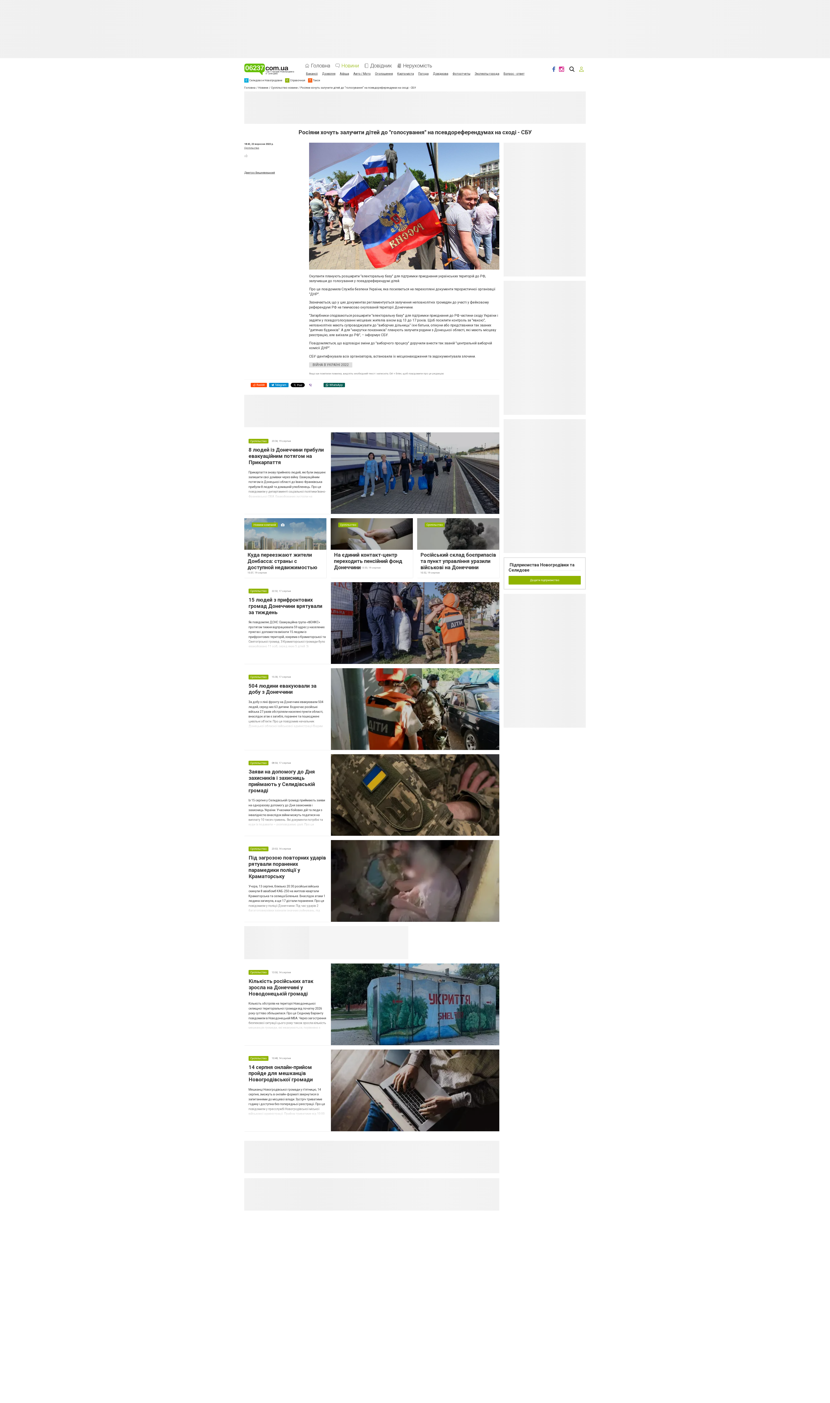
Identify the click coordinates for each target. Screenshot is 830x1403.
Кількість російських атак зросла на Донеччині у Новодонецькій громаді (281, 987)
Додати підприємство (544, 580)
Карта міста (405, 73)
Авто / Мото (362, 73)
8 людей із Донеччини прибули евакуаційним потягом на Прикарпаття (286, 456)
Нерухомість (417, 66)
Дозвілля (328, 73)
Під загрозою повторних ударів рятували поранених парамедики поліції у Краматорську (287, 867)
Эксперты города (487, 73)
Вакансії (312, 73)
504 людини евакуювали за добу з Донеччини (282, 689)
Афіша (344, 73)
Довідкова (440, 73)
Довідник (381, 66)
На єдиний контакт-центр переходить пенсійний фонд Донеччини (368, 561)
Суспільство (251, 148)
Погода (423, 73)
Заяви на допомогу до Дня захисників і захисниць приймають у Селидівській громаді (282, 781)
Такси (402, 931)
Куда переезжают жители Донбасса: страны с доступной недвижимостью (282, 561)
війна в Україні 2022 (331, 365)
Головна (320, 66)
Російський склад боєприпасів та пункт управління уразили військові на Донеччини (458, 561)
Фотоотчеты (461, 73)
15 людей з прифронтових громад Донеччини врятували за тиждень (285, 606)
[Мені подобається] (246, 155)
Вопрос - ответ (514, 73)
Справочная (377, 931)
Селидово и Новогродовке (338, 931)
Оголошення (384, 73)
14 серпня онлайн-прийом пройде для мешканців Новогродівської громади (281, 1073)
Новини (350, 66)
